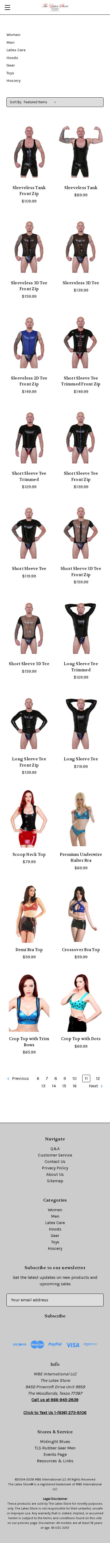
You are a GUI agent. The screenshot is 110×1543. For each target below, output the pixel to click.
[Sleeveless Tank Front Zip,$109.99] (29, 152)
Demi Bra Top (29, 949)
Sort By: (16, 102)
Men (10, 42)
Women (13, 34)
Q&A (55, 1148)
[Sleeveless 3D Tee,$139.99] (81, 247)
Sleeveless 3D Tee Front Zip (29, 286)
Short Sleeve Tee (29, 568)
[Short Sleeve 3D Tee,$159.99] (29, 628)
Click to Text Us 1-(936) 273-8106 (55, 1412)
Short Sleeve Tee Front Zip (81, 476)
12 (98, 1078)
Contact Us (55, 1161)
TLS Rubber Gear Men (55, 1447)
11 (86, 1078)
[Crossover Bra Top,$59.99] (81, 914)
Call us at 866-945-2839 (55, 1399)
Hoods (12, 57)
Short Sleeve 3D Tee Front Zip (81, 571)
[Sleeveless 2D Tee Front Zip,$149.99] (29, 342)
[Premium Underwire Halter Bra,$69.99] (81, 818)
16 (75, 1085)
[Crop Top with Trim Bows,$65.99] (29, 1003)
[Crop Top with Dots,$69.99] (81, 1003)
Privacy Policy (55, 1167)
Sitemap (55, 1180)
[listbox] (41, 102)
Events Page (55, 1454)
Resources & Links (55, 1460)
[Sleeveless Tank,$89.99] (81, 152)
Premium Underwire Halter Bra (81, 857)
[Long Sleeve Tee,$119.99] (81, 723)
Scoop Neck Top (29, 854)
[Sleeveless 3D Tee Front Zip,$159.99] (29, 247)
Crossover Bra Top (81, 949)
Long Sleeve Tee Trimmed (81, 667)
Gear (10, 65)
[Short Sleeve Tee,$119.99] (29, 533)
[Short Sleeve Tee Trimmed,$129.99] (29, 437)
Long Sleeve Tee (81, 759)
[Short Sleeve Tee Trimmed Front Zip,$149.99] (81, 342)
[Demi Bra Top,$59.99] (29, 914)
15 (64, 1085)
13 (43, 1085)
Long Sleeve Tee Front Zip (29, 762)
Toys (10, 73)
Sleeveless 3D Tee (81, 283)
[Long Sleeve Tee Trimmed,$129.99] (81, 628)
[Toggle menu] (7, 7)
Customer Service (55, 1155)
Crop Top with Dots (81, 1038)
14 (54, 1085)
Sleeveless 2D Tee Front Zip (29, 381)
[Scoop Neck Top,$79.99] (29, 818)
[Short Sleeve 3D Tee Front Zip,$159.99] (81, 533)
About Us (55, 1174)
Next (94, 1085)
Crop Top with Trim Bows (29, 1042)
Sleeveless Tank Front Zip (29, 191)
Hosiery (13, 80)
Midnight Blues (55, 1441)
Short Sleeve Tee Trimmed (29, 476)
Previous (20, 1078)
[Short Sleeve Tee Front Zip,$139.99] (81, 437)
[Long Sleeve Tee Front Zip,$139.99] (29, 723)
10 (74, 1078)
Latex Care (16, 49)
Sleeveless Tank (81, 187)
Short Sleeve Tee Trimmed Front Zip (80, 381)
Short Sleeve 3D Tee (29, 663)
